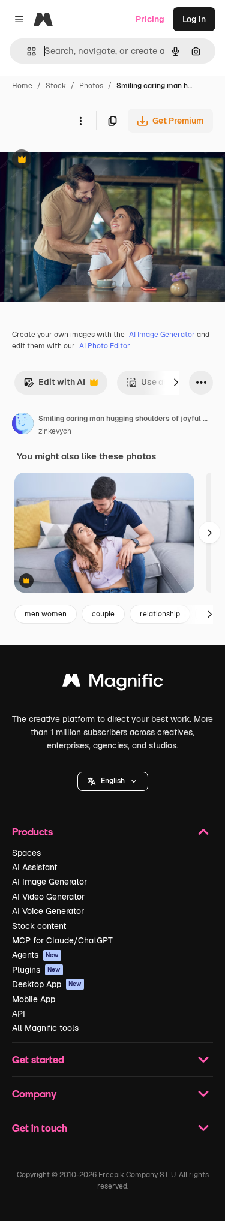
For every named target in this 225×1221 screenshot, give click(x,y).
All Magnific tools (45, 1027)
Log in (194, 19)
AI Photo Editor (104, 346)
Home (22, 86)
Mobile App (33, 999)
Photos (91, 86)
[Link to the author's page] (23, 425)
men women (46, 614)
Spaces (26, 852)
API (18, 1013)
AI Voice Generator (48, 911)
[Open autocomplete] (26, 51)
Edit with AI (54, 385)
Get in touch (39, 1127)
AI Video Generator (48, 896)
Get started (38, 1059)
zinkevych (54, 431)
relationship (160, 614)
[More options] (80, 121)
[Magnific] (112, 683)
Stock (56, 86)
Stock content (39, 926)
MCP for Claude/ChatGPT (62, 940)
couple (103, 614)
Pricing (150, 19)
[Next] (176, 383)
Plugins (36, 969)
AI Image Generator (162, 334)
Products (32, 831)
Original (77, 160)
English (113, 781)
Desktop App (47, 984)
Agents (35, 954)
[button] (112, 781)
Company (34, 1093)
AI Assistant (34, 867)
